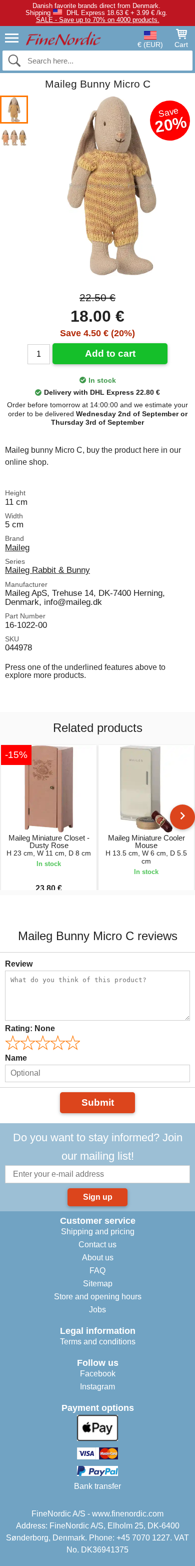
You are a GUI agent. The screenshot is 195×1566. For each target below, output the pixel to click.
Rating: (30, 1028)
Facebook (98, 1373)
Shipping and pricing (97, 1231)
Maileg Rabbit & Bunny (47, 570)
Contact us (97, 1244)
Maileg (17, 547)
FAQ (98, 1270)
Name (16, 1058)
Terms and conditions (98, 1341)
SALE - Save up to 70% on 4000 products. (98, 20)
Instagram (97, 1386)
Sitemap (97, 1283)
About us (98, 1257)
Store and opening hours (98, 1296)
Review (18, 964)
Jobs (97, 1309)
